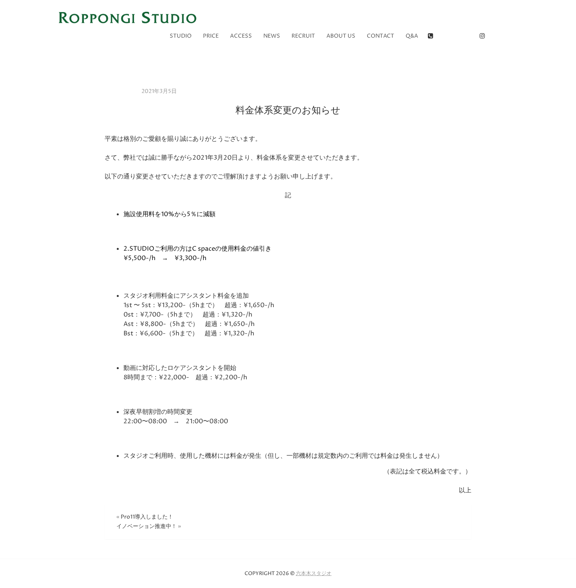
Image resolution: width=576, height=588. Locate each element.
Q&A (412, 36)
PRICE (211, 36)
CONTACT (380, 36)
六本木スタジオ (313, 573)
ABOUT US (340, 36)
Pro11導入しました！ (147, 517)
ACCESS (241, 36)
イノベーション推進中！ (146, 526)
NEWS (271, 36)
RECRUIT (303, 36)
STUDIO (181, 36)
